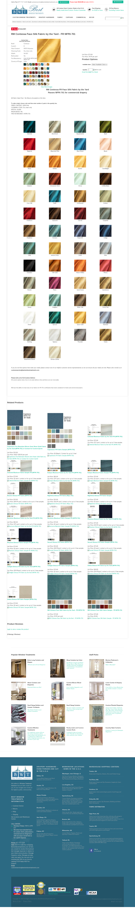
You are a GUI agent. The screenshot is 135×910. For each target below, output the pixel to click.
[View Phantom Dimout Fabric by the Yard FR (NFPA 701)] (104, 527)
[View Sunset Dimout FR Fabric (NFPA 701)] (59, 550)
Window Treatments (16, 21)
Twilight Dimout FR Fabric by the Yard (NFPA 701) (23, 566)
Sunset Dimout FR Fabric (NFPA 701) (59, 542)
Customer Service (18, 806)
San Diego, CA (41, 817)
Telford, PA (65, 840)
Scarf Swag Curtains (73, 705)
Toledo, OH (93, 771)
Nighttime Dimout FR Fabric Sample (100, 495)
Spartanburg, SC (94, 836)
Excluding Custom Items (116, 10)
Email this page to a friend (90, 72)
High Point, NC (94, 813)
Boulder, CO (41, 807)
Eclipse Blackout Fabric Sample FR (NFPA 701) (103, 472)
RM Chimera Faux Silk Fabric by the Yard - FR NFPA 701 (66, 610)
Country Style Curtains (113, 728)
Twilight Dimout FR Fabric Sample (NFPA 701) (62, 565)
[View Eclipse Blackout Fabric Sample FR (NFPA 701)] (102, 481)
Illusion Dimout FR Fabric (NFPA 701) (19, 495)
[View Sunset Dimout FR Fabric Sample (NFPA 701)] (102, 550)
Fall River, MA (93, 779)
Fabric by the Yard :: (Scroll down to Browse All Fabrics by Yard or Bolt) (38, 21)
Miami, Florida (41, 795)
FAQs (14, 811)
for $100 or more (97, 10)
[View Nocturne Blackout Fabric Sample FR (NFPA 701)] (63, 526)
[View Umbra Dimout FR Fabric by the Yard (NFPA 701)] (103, 573)
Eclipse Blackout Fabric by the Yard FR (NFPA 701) (64, 472)
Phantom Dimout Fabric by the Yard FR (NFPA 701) (104, 519)
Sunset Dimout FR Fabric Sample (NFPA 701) (103, 542)
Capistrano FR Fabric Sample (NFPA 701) (61, 449)
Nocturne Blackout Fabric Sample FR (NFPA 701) (63, 518)
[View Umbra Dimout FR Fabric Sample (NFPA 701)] (21, 607)
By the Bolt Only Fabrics (61, 21)
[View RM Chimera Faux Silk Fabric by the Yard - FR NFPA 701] (65, 618)
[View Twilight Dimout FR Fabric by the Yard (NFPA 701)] (23, 572)
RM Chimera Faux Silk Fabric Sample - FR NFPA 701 (105, 610)
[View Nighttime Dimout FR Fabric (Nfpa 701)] (60, 503)
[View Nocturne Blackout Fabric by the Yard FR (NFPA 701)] (24, 526)
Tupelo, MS (93, 826)
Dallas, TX (40, 776)
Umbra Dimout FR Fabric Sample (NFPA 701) (22, 599)
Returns (15, 809)
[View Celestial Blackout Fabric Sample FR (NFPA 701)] (22, 480)
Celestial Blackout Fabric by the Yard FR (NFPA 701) (105, 436)
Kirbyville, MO (94, 799)
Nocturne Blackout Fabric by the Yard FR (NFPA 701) (24, 518)
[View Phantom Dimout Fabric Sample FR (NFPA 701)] (22, 550)
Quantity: (85, 69)
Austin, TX (40, 785)
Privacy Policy (27, 901)
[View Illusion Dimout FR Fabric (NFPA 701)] (19, 503)
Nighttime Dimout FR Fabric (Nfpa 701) (60, 495)
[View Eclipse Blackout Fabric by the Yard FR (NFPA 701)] (63, 481)
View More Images (46, 87)
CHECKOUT (64, 2)
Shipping (15, 814)
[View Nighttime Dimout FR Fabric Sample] (99, 503)
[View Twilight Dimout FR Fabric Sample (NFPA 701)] (62, 573)
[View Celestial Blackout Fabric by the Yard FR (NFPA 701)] (104, 444)
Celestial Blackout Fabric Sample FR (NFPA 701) (23, 472)
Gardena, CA (93, 789)
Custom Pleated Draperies (114, 705)
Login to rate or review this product (18, 629)
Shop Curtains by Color (74, 660)
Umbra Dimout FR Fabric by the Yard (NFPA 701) (104, 565)
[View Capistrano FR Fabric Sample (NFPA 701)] (60, 455)
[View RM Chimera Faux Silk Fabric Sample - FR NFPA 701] (104, 618)
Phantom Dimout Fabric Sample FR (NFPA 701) (22, 542)
